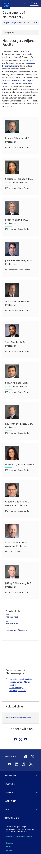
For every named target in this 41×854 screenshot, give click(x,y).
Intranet (9, 850)
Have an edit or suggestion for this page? (19, 836)
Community (10, 801)
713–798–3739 (12, 623)
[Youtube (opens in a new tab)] (25, 739)
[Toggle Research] (37, 792)
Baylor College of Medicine (15, 22)
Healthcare (10, 775)
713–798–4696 (12, 617)
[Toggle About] (37, 809)
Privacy (8, 846)
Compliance (10, 843)
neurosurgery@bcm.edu (16, 630)
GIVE (25, 3)
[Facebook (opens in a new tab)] (15, 739)
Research (9, 792)
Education (9, 784)
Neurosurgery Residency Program (18, 717)
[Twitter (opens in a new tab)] (20, 739)
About (7, 809)
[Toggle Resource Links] (37, 818)
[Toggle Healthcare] (37, 775)
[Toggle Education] (37, 784)
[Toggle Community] (37, 801)
